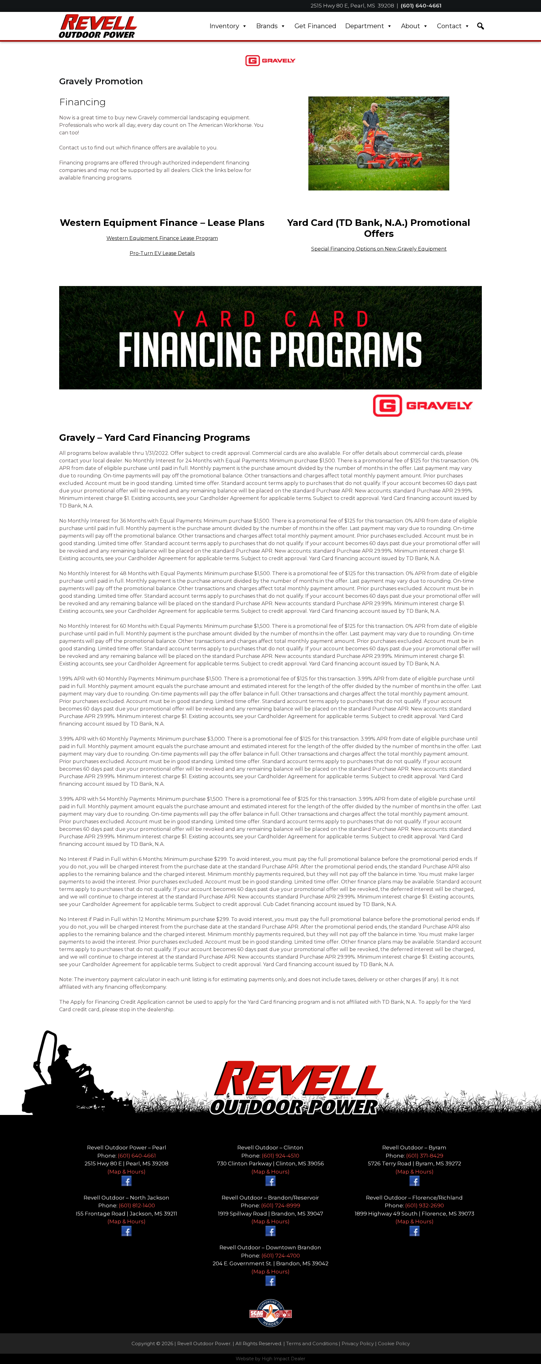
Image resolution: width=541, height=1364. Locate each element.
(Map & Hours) (126, 1172)
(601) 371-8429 (424, 1156)
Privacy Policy (358, 1343)
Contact (449, 26)
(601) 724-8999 (280, 1205)
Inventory (224, 26)
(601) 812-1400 (137, 1205)
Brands (267, 26)
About (410, 26)
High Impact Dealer (283, 1358)
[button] (480, 26)
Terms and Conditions (311, 1343)
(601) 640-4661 (421, 6)
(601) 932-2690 (424, 1205)
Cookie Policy (394, 1343)
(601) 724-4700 (280, 1255)
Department (364, 26)
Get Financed (315, 26)
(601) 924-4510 (280, 1156)
